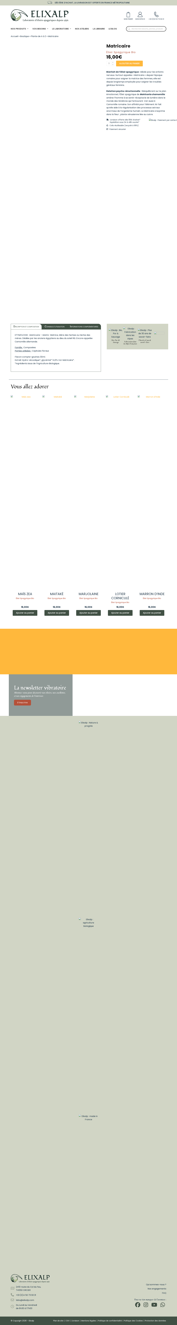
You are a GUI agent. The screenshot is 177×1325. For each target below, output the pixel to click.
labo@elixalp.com (25, 1300)
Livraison (75, 1321)
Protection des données (155, 1321)
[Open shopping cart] (128, 15)
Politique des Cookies (133, 1321)
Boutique (24, 36)
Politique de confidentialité (110, 1321)
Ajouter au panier (129, 63)
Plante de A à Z (38, 36)
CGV (68, 1321)
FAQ (164, 1292)
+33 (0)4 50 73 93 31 (26, 1295)
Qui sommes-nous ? (156, 1284)
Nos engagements (157, 1288)
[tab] (26, 326)
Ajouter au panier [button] (25, 612)
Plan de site (58, 1321)
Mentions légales (88, 1321)
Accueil (14, 36)
